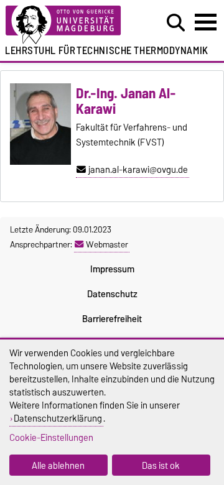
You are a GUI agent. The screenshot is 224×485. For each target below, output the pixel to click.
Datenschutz (112, 294)
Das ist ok (161, 465)
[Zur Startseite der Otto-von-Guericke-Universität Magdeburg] (69, 25)
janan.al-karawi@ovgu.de (138, 169)
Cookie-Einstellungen (51, 437)
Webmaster (107, 244)
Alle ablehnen (58, 465)
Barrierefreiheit (112, 319)
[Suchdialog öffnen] (176, 23)
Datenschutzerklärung (58, 418)
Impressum (112, 269)
